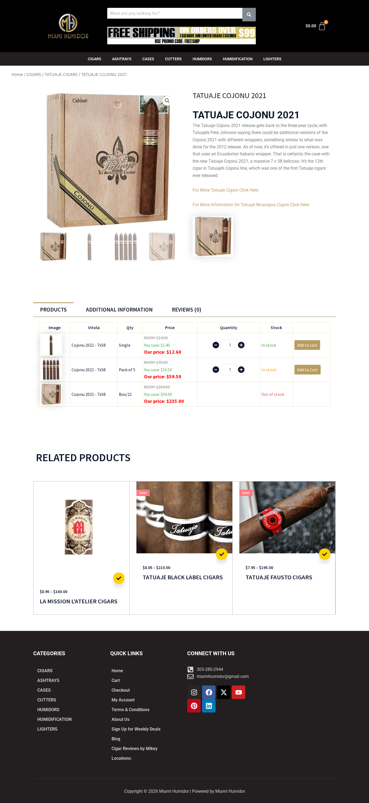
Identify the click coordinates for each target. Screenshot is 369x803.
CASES (148, 59)
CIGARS (94, 59)
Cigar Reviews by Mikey (134, 748)
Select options (119, 578)
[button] (167, 101)
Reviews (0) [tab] (186, 309)
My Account (123, 699)
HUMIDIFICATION (238, 59)
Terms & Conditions (130, 709)
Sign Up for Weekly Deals (136, 729)
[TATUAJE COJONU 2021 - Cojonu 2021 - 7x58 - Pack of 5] (51, 369)
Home (17, 74)
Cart (116, 680)
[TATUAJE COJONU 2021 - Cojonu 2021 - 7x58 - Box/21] (51, 393)
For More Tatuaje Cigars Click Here (225, 190)
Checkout (121, 690)
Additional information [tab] (119, 309)
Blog (116, 738)
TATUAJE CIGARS (61, 74)
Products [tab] (53, 309)
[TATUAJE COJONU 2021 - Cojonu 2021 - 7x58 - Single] (51, 344)
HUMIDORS (202, 59)
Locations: (122, 758)
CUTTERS (173, 59)
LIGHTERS (272, 59)
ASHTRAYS (122, 59)
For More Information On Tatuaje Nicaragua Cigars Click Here (251, 204)
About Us (120, 719)
